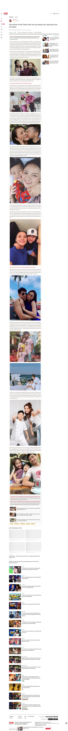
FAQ (25, 717)
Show (23, 566)
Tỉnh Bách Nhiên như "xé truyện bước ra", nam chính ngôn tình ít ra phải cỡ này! (54, 45)
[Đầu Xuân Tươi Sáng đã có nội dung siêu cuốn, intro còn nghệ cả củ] (46, 39)
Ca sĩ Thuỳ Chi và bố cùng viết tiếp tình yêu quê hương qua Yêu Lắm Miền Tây (31, 649)
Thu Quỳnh (28, 523)
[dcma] (54, 717)
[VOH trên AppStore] (50, 719)
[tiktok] (49, 717)
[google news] (53, 717)
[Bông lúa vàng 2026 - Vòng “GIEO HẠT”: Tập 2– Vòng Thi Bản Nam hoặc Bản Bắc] (15, 668)
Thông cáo (20, 717)
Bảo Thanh (33, 523)
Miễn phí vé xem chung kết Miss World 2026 (31, 604)
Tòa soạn (19, 716)
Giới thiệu (10, 728)
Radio (23, 675)
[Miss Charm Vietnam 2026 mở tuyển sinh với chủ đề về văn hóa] (15, 641)
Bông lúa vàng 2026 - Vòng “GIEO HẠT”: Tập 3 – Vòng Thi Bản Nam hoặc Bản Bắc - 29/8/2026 (31, 658)
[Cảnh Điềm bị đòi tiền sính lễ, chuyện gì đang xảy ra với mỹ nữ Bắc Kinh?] (15, 587)
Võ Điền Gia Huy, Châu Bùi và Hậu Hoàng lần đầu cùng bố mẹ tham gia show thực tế (31, 569)
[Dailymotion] (57, 717)
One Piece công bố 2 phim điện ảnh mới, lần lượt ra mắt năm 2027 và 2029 (54, 62)
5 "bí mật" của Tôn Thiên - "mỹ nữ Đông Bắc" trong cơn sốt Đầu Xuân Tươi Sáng (54, 57)
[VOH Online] (11, 723)
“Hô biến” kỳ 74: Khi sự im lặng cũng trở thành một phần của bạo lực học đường (31, 622)
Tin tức (12, 17)
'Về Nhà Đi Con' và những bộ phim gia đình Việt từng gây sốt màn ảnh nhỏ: (24, 501)
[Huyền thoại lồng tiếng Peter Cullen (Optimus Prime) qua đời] (15, 578)
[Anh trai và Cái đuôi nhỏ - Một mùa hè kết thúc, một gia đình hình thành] (15, 596)
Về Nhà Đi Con (23, 523)
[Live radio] (5, 24)
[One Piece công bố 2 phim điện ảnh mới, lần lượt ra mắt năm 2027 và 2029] (46, 62)
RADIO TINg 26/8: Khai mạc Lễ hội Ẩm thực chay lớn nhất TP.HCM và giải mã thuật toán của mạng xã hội (31, 696)
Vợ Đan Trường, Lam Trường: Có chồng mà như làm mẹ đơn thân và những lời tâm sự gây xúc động (28, 514)
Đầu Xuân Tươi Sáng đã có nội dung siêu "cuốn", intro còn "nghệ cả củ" (54, 38)
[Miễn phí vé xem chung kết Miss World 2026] (15, 605)
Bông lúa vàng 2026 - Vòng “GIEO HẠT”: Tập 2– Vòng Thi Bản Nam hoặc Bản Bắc (31, 667)
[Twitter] (56, 717)
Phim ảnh (23, 611)
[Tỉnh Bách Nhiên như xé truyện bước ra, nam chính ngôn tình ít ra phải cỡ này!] (46, 45)
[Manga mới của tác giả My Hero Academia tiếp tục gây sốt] (15, 632)
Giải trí (23, 593)
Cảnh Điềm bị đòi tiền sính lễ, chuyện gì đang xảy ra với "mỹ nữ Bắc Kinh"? (31, 587)
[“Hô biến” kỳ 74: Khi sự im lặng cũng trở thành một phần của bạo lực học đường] (15, 623)
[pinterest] (50, 717)
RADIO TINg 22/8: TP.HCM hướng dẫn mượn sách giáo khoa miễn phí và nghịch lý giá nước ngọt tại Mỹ (31, 706)
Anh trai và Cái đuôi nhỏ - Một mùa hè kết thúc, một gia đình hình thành (31, 596)
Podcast (23, 693)
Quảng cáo (12, 716)
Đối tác (11, 717)
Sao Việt (12, 523)
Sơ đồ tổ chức (14, 728)
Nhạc (23, 647)
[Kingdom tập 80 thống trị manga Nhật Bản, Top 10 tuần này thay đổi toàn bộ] (46, 51)
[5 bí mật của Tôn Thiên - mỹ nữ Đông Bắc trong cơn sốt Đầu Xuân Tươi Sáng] (46, 56)
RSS (25, 716)
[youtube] (47, 717)
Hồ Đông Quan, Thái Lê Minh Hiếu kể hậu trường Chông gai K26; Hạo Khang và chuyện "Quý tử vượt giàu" (31, 678)
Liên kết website (31, 716)
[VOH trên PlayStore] (55, 719)
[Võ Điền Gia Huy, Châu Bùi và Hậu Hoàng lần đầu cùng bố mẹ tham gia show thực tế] (15, 569)
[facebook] (15, 32)
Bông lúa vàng (24, 656)
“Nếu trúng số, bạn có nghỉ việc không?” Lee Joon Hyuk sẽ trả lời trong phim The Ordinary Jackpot (31, 614)
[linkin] (51, 717)
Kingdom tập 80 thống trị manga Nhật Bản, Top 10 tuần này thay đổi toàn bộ (54, 50)
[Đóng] (50, 726)
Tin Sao (23, 575)
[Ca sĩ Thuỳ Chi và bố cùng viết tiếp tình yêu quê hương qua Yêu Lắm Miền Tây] (15, 650)
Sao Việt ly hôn (17, 523)
